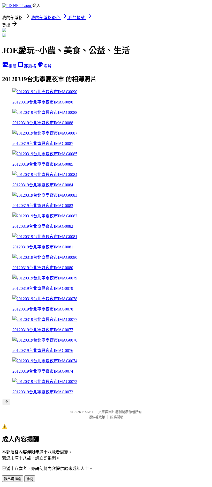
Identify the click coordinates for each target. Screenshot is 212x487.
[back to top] (6, 402)
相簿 (13, 66)
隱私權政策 (96, 417)
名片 (47, 66)
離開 (29, 479)
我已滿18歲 (12, 479)
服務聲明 (117, 417)
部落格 (30, 66)
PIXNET (87, 412)
